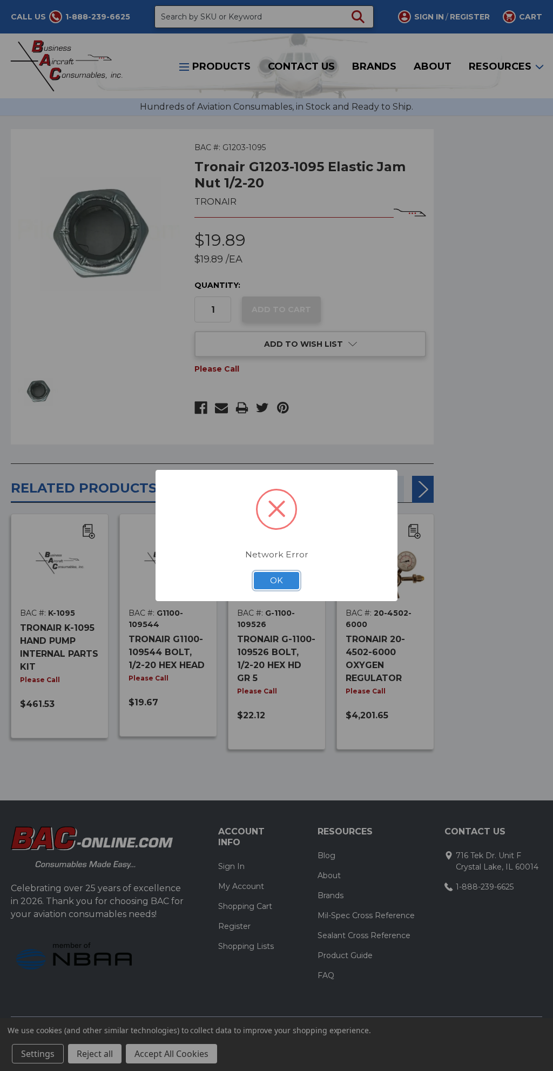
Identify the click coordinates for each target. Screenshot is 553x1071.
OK (276, 580)
